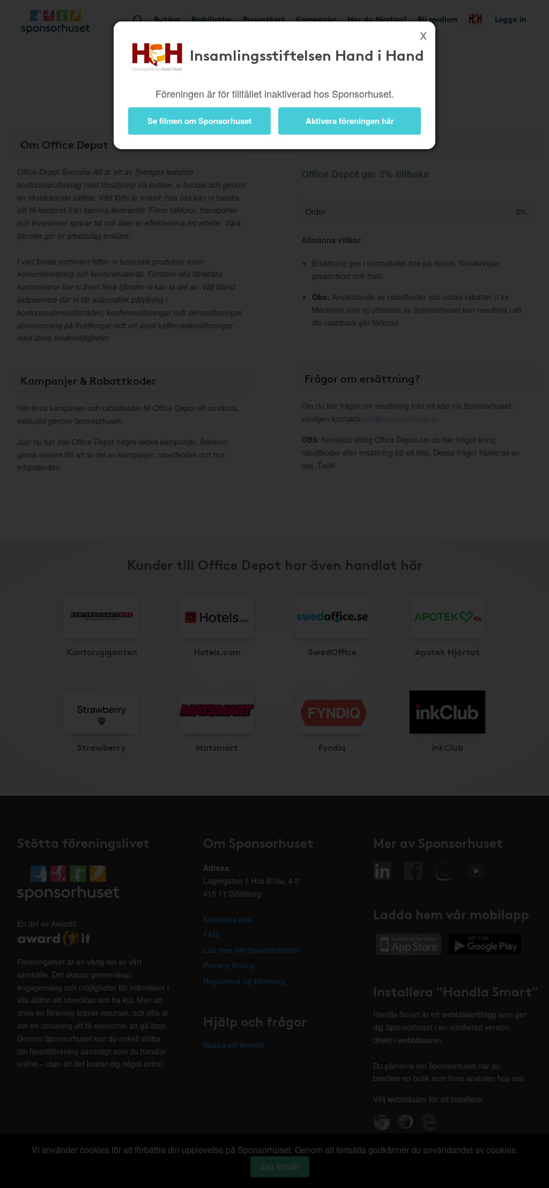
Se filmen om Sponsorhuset (199, 121)
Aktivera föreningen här (350, 121)
